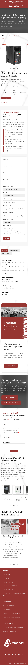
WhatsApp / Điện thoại (10, 179)
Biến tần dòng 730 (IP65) (10, 586)
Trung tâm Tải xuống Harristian (11, 613)
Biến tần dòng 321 (8, 574)
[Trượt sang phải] (17, 68)
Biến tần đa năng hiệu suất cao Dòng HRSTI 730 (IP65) (6, 497)
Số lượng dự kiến (8, 212)
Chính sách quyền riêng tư (9, 663)
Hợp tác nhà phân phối (11, 402)
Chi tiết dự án (7, 225)
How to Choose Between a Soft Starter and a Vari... (13, 537)
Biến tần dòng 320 (8, 578)
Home (4, 35)
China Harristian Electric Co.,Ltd (16, 661)
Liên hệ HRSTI (7, 609)
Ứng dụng (6, 192)
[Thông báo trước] (2, 1)
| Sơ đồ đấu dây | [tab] (6, 253)
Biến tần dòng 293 (8, 589)
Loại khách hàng (8, 186)
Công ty (5, 159)
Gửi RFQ (7, 238)
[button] (3, 6)
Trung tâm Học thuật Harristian (11, 617)
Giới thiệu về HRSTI (8, 606)
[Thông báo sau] (25, 1)
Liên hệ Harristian (9, 397)
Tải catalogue (11, 365)
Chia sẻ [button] (5, 102)
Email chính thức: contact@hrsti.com (13, 627)
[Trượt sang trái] (10, 68)
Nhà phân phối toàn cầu (9, 631)
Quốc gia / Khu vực (8, 166)
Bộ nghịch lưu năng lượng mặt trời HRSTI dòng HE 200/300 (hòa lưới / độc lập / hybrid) (18, 498)
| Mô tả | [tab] (4, 250)
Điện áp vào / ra (7, 205)
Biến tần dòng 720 (8, 582)
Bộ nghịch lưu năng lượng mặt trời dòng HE (14, 594)
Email (5, 173)
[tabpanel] (14, 277)
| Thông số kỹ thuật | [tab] (14, 250)
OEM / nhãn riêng (8, 219)
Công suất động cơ (8, 199)
